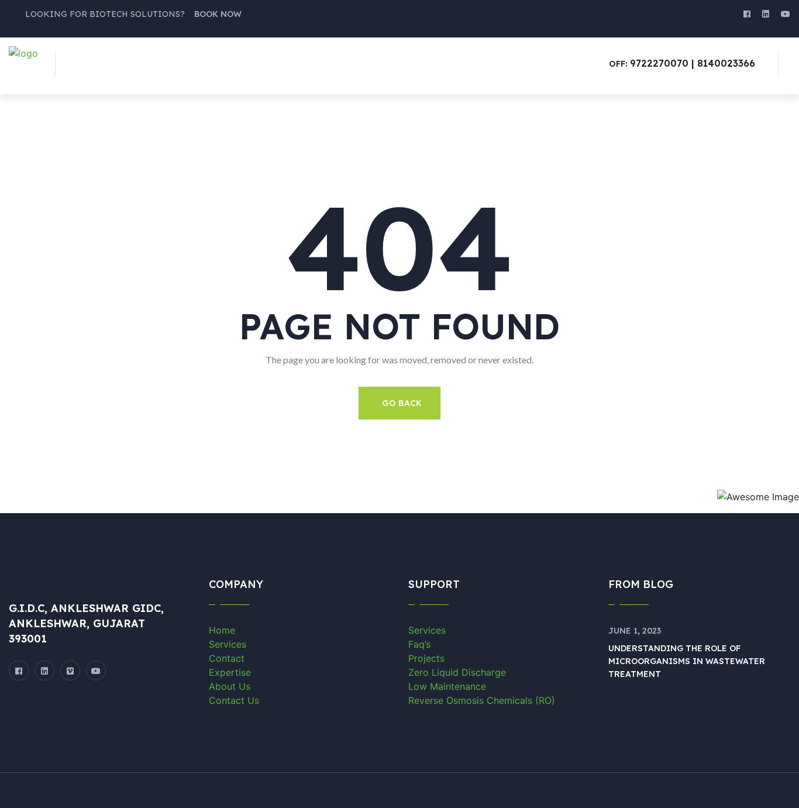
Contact (226, 658)
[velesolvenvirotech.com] (23, 52)
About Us (229, 686)
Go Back (402, 403)
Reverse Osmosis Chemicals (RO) (481, 700)
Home (222, 630)
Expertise (230, 672)
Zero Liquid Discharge (457, 672)
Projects (426, 658)
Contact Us (234, 700)
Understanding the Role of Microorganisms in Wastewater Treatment (686, 661)
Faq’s (419, 644)
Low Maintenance (447, 686)
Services (227, 644)
